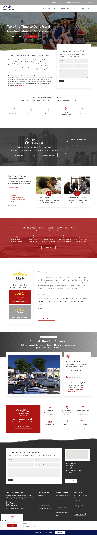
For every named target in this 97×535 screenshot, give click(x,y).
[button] (16, 36)
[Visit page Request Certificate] (83, 411)
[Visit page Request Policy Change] (66, 411)
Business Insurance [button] (14, 205)
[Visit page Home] (9, 8)
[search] (94, 8)
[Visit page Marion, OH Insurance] (48, 112)
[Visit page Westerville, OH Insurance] (14, 112)
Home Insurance (15, 193)
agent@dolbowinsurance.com (72, 2)
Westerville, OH (71, 463)
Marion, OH (69, 468)
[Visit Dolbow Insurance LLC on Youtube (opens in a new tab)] (12, 2)
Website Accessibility (20, 508)
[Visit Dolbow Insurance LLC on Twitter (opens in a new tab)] (4, 2)
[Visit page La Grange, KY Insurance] (82, 112)
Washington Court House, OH (74, 470)
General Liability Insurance (63, 498)
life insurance (71, 389)
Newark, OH (69, 465)
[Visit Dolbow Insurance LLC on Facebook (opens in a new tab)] (7, 2)
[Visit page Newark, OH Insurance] (31, 112)
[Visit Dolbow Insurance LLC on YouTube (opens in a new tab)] (74, 476)
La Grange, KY (70, 472)
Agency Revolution (15, 524)
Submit (61, 81)
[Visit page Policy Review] (83, 426)
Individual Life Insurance (17, 197)
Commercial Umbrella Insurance (61, 503)
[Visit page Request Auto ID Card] (50, 426)
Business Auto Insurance (62, 512)
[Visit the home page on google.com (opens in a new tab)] (20, 312)
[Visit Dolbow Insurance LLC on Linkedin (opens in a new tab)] (9, 2)
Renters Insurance (15, 195)
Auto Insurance (15, 191)
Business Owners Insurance (63, 495)
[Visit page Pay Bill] (66, 426)
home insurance (79, 387)
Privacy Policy (10, 508)
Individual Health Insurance (18, 199)
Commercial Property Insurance (61, 508)
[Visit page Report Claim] (50, 411)
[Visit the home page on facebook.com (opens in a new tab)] (20, 297)
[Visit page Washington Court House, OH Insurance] (65, 112)
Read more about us (20, 85)
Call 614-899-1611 (88, 2)
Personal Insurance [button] (14, 187)
